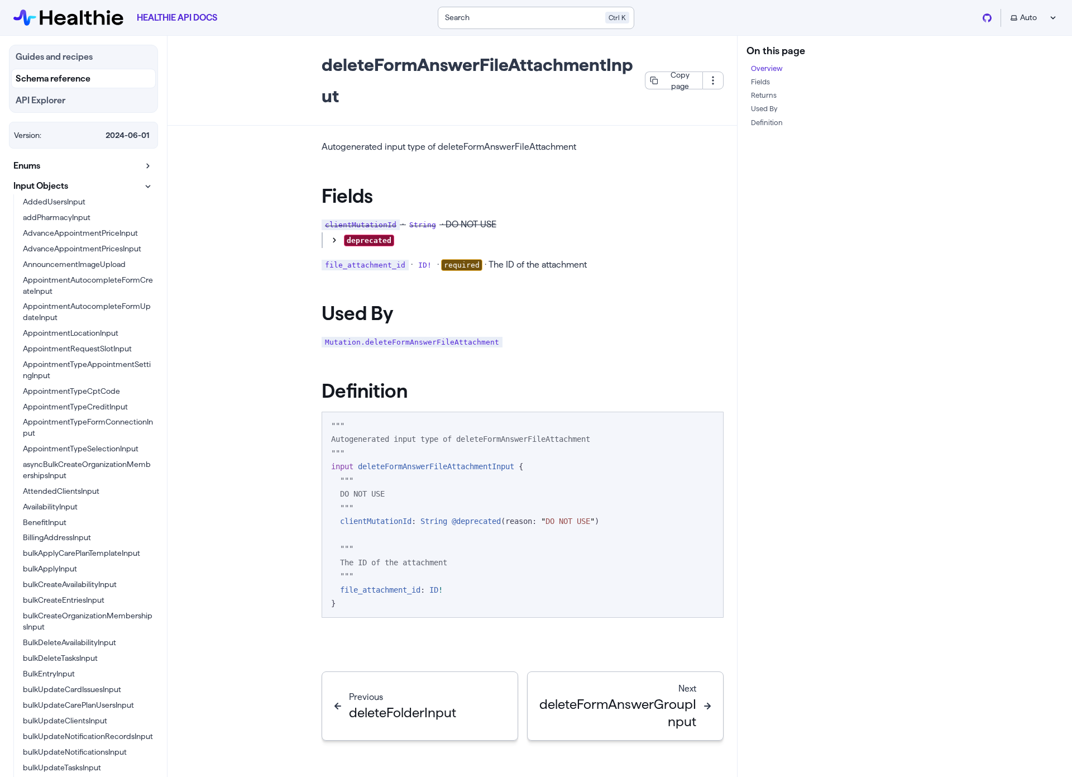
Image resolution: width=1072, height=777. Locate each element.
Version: (27, 135)
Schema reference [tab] (53, 78)
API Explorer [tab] (40, 100)
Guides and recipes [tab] (54, 56)
